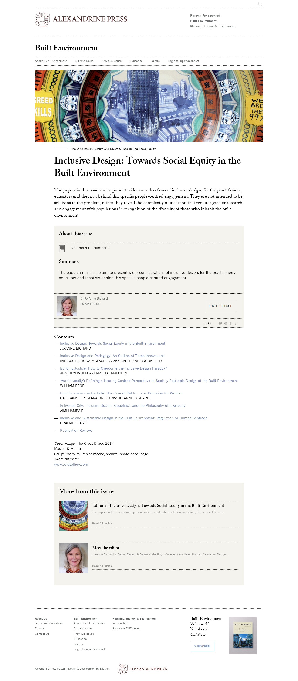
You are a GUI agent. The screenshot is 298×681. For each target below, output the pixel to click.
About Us (41, 618)
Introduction (120, 623)
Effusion (104, 668)
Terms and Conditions (49, 623)
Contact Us (42, 633)
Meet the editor (105, 548)
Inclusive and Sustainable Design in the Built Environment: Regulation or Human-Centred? (133, 418)
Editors (155, 61)
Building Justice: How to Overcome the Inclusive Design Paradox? (113, 368)
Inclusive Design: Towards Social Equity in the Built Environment (112, 343)
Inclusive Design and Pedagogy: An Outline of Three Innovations (112, 356)
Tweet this (220, 323)
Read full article (102, 523)
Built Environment (203, 21)
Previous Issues (112, 61)
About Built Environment (51, 61)
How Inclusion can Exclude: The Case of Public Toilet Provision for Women (121, 393)
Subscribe (136, 61)
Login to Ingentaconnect (183, 61)
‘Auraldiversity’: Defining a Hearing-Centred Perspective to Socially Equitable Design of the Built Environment (149, 380)
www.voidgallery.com (71, 464)
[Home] (81, 19)
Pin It (225, 323)
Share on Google (236, 323)
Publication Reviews (76, 430)
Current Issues (84, 61)
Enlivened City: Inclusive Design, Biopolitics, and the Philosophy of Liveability (123, 405)
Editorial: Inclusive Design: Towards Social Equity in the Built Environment (158, 506)
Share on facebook (231, 323)
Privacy (39, 628)
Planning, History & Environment (212, 26)
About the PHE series (126, 628)
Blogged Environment (205, 15)
